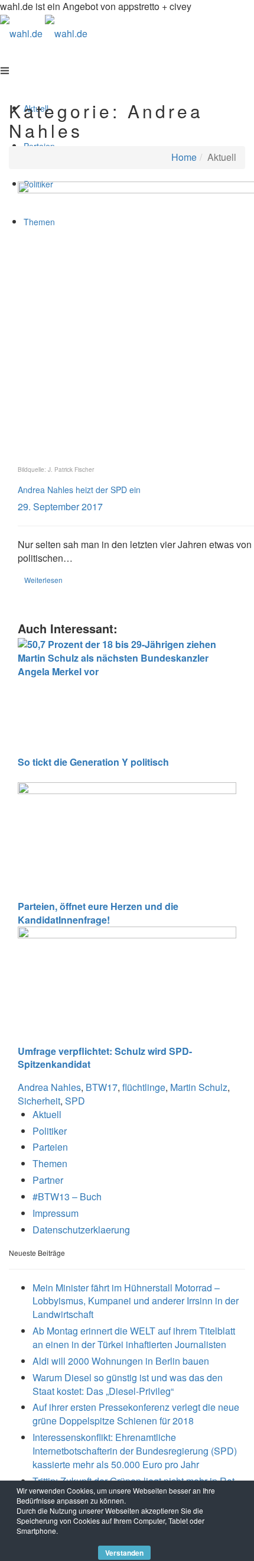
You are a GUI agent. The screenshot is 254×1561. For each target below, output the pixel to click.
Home (184, 157)
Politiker (49, 1131)
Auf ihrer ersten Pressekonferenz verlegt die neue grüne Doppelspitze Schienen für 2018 (135, 1413)
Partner (47, 1180)
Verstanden (124, 1552)
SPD (75, 1100)
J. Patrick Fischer (71, 469)
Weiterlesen (43, 580)
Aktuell (46, 1114)
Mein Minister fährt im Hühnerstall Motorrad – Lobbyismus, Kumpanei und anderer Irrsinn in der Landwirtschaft (135, 1301)
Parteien (50, 1147)
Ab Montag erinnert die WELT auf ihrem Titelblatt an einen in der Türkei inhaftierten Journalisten (133, 1337)
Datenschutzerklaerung (81, 1229)
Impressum (55, 1213)
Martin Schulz (198, 1087)
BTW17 (102, 1087)
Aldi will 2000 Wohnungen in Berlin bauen (120, 1361)
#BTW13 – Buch (67, 1196)
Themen (49, 1163)
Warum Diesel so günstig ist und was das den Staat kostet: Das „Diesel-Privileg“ (127, 1384)
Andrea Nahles (49, 1087)
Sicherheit (39, 1100)
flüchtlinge (143, 1087)
